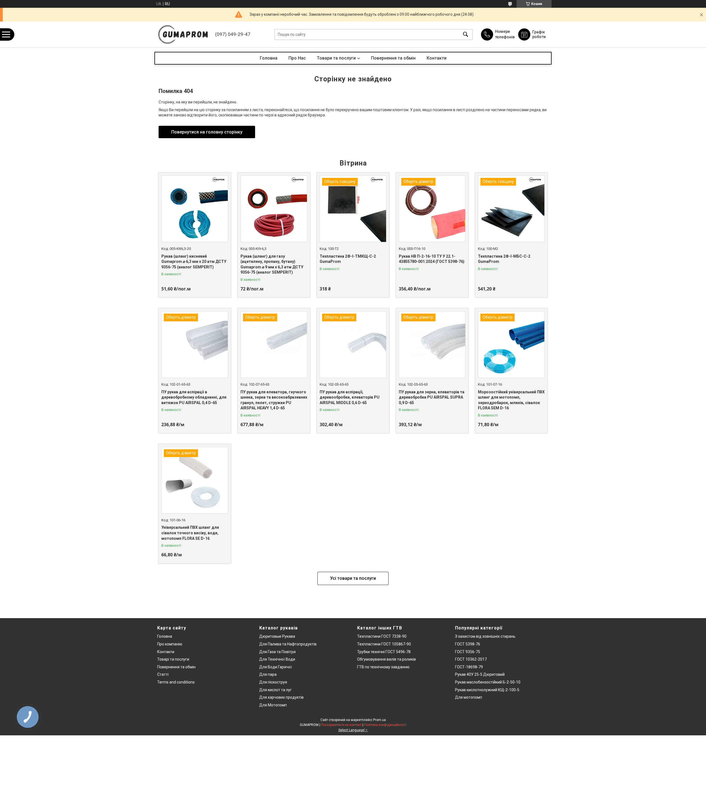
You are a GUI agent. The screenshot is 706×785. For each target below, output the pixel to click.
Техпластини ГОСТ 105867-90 (384, 644)
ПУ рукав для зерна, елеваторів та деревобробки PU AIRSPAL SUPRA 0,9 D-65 (431, 397)
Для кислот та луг (275, 690)
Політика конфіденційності (385, 725)
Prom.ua (379, 720)
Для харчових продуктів (281, 697)
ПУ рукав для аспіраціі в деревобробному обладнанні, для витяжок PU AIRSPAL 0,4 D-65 (193, 397)
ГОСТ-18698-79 (469, 667)
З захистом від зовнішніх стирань (485, 636)
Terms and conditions (176, 682)
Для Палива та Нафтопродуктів (288, 644)
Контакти (436, 58)
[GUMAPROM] (183, 34)
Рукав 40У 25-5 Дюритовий (480, 674)
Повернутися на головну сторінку (206, 132)
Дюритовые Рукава (277, 636)
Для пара (268, 674)
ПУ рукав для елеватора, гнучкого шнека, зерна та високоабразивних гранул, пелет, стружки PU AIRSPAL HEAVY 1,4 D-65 (273, 400)
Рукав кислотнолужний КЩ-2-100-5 (487, 690)
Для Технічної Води (277, 659)
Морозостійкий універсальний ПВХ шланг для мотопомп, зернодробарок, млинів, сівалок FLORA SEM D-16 (511, 400)
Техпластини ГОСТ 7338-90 (382, 636)
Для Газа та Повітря (277, 652)
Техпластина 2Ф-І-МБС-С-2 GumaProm (504, 259)
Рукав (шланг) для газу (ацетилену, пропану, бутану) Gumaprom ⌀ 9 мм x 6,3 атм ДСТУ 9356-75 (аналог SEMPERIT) (271, 264)
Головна (268, 58)
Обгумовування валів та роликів (386, 659)
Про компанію (169, 644)
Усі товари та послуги (353, 578)
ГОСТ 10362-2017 (471, 659)
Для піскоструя (273, 682)
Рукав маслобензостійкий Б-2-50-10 (487, 682)
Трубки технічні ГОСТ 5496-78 (384, 652)
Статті (163, 674)
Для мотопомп (468, 697)
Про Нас (297, 58)
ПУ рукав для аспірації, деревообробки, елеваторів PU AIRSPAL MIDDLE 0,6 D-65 (349, 397)
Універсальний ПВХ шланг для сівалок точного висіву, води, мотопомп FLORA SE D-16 (190, 532)
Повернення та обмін (393, 58)
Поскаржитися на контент (341, 725)
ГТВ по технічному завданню (383, 667)
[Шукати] (465, 35)
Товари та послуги (336, 58)
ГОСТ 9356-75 (467, 652)
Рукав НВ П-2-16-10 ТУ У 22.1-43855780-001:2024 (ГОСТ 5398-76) (431, 259)
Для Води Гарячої (275, 667)
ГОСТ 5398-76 (467, 644)
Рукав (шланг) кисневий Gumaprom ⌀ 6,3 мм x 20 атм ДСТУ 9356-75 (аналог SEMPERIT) (193, 261)
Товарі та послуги (173, 659)
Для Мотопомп (273, 705)
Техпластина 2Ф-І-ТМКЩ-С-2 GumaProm (348, 259)
